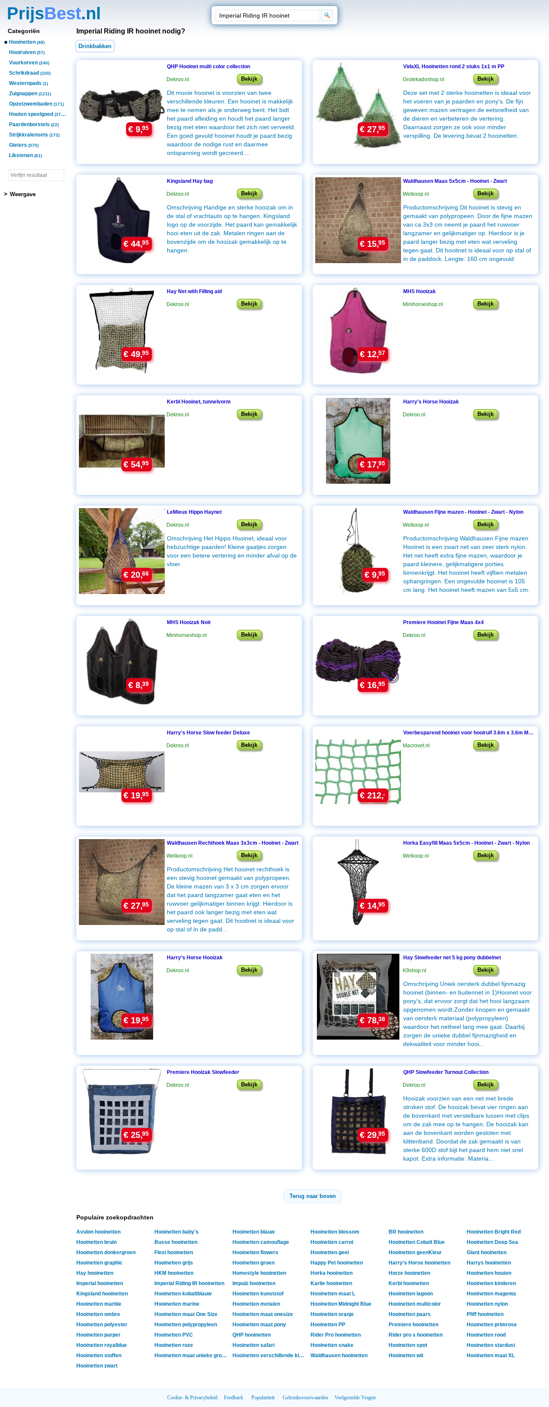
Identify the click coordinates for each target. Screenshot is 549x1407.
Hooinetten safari (253, 1345)
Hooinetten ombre (98, 1314)
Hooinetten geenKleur (415, 1252)
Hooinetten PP (328, 1325)
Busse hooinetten (175, 1242)
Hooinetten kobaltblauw (182, 1294)
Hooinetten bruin (96, 1242)
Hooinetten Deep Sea (492, 1242)
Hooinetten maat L (333, 1294)
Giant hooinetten (487, 1252)
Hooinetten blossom (335, 1232)
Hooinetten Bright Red (494, 1232)
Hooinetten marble (98, 1304)
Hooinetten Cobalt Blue (417, 1242)
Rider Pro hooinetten (336, 1335)
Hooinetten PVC (173, 1335)
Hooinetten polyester (101, 1325)
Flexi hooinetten (173, 1252)
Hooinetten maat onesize (262, 1314)
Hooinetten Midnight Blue (341, 1304)
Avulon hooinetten (98, 1232)
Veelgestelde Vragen (355, 1398)
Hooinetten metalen (256, 1304)
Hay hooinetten (94, 1273)
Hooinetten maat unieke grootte (191, 1355)
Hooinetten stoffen (98, 1355)
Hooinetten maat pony (259, 1325)
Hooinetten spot (408, 1345)
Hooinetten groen (253, 1263)
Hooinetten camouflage (260, 1242)
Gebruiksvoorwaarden (305, 1398)
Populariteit (262, 1398)
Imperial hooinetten (99, 1283)
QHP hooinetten (251, 1335)
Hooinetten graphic (99, 1263)
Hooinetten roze (173, 1345)
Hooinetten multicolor (415, 1304)
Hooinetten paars (410, 1314)
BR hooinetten (406, 1232)
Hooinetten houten (489, 1273)
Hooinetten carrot (332, 1242)
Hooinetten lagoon (411, 1294)
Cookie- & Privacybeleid (192, 1398)
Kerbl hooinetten (409, 1283)
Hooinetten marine (176, 1304)
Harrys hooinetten (489, 1263)
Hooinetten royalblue (101, 1345)
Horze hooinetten (409, 1273)
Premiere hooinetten (413, 1325)
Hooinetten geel (330, 1252)
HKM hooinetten (173, 1273)
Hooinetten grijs (173, 1263)
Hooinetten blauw (253, 1232)
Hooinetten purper (98, 1335)
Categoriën (24, 30)
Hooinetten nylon (487, 1304)
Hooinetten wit (406, 1355)
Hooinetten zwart (97, 1366)
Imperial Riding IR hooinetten (189, 1283)
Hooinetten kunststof (258, 1294)
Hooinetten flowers (255, 1252)
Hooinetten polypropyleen (185, 1325)
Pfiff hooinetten (485, 1314)
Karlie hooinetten (331, 1283)
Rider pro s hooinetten (416, 1335)
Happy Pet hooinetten (337, 1263)
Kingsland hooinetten (102, 1294)
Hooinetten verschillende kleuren (270, 1355)
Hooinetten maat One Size (185, 1314)
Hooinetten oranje (332, 1314)
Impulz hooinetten (253, 1283)
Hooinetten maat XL (491, 1355)
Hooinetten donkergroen (106, 1252)
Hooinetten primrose (492, 1325)
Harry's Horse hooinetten (419, 1263)
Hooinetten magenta (491, 1294)
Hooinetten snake (332, 1345)
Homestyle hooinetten (259, 1273)
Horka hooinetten (332, 1273)
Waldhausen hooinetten (339, 1355)
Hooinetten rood (486, 1335)
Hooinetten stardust (491, 1345)
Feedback (233, 1398)
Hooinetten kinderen (491, 1283)
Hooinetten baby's (176, 1232)
